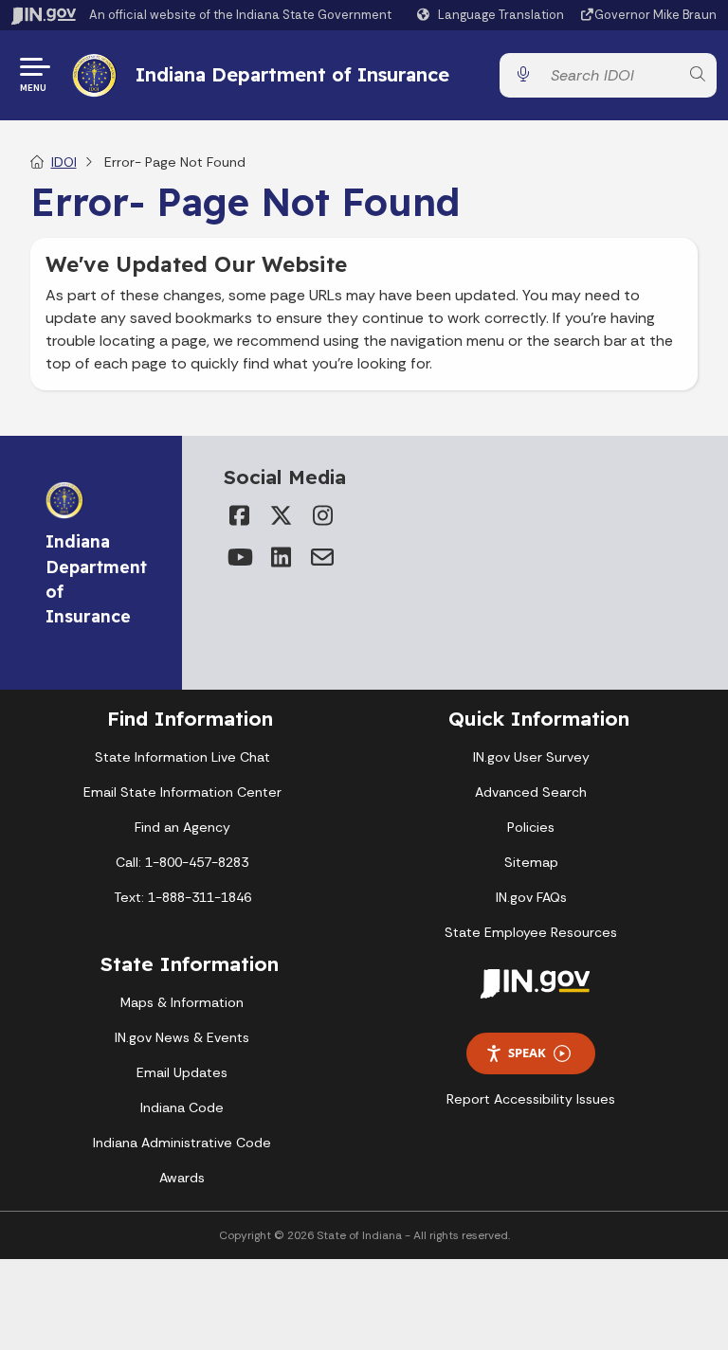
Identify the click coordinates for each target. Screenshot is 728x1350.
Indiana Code (182, 1107)
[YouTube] (239, 557)
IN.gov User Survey (531, 756)
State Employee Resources (531, 932)
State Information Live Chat (182, 756)
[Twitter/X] (280, 515)
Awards (182, 1177)
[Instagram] (322, 515)
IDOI (64, 162)
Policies (531, 827)
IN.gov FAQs (531, 897)
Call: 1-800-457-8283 (182, 862)
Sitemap (531, 862)
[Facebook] (239, 515)
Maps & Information (182, 1002)
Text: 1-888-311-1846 (182, 897)
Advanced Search (531, 792)
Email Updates (182, 1072)
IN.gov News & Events (182, 1037)
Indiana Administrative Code (182, 1142)
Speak (527, 1052)
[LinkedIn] (280, 557)
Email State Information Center (182, 792)
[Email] (322, 557)
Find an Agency (182, 827)
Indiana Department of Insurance (292, 74)
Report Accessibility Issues (530, 1098)
